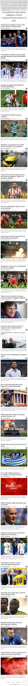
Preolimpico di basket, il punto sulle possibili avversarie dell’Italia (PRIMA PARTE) (13, 56)
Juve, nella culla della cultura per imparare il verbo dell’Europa (12, 385)
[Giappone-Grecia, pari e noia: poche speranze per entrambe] (14, 546)
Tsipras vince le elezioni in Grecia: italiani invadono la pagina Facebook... (13, 297)
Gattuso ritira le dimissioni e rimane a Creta (14, 355)
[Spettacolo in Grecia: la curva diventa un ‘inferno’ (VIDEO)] (14, 279)
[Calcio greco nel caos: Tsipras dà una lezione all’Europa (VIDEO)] (14, 250)
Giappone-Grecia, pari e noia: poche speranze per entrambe (13, 534)
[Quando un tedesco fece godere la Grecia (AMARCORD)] (14, 98)
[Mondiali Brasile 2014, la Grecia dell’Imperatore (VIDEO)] (14, 636)
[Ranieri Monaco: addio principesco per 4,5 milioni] (14, 516)
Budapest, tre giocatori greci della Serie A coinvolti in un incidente (12, 145)
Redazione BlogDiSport (5, 28)
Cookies (12, 682)
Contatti (8, 682)
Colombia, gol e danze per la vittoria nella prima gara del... (13, 593)
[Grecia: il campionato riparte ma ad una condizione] (14, 220)
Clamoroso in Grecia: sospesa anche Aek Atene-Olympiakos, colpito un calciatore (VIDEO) (13, 176)
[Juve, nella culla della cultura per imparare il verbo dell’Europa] (14, 398)
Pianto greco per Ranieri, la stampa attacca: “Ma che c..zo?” (13, 415)
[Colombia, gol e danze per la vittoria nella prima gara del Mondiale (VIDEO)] (14, 606)
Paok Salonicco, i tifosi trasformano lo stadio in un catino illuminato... (13, 653)
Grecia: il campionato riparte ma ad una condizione (13, 207)
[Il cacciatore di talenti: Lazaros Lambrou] (14, 128)
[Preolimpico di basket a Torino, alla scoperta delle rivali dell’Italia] (14, 38)
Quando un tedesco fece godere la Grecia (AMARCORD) (12, 86)
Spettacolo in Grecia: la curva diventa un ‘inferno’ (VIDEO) (13, 267)
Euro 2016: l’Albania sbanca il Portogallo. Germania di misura (11, 474)
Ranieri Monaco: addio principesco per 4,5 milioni (13, 504)
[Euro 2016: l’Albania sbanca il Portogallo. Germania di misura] (14, 486)
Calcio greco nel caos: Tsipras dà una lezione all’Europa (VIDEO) (13, 237)
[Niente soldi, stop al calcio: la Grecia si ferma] (14, 458)
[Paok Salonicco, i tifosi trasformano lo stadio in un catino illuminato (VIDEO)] (14, 666)
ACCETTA (23, 10)
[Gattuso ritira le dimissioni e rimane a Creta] (14, 368)
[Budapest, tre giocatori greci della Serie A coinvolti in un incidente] (14, 158)
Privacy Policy (18, 682)
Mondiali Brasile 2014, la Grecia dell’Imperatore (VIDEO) (11, 623)
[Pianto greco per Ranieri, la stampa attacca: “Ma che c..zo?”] (14, 428)
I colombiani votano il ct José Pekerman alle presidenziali (10, 563)
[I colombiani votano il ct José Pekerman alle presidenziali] (14, 576)
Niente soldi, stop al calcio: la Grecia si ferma (13, 445)
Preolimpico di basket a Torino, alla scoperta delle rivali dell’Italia (13, 25)
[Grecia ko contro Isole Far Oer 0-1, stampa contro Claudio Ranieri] (14, 339)
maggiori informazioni (15, 10)
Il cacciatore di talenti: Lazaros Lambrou (11, 116)
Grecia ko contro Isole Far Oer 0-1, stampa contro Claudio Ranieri (12, 327)
